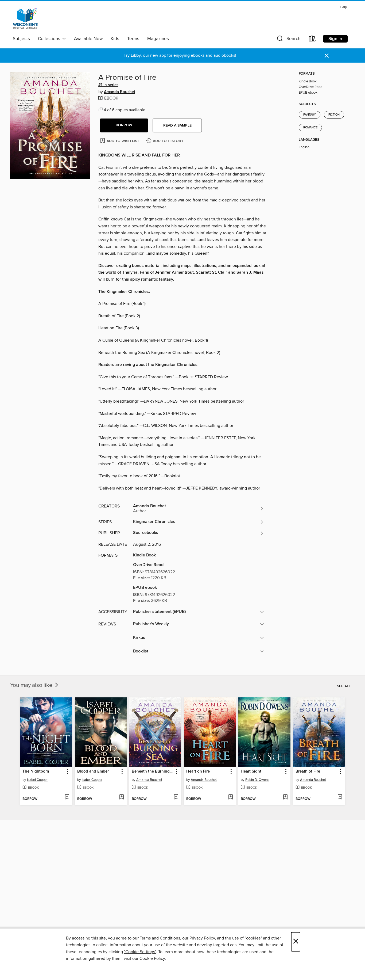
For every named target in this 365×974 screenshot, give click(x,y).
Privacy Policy (202, 938)
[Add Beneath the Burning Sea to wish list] (176, 797)
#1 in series (108, 85)
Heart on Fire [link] (198, 771)
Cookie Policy (152, 958)
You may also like (32, 685)
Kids (115, 39)
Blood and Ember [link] (93, 771)
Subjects (21, 39)
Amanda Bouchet (119, 92)
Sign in (335, 39)
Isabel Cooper (37, 780)
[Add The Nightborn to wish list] (67, 797)
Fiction (334, 115)
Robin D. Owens (257, 780)
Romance (310, 127)
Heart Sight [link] (251, 771)
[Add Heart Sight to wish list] (285, 797)
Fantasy (309, 115)
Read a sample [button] (177, 125)
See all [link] (344, 686)
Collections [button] (50, 39)
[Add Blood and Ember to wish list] (121, 797)
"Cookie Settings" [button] (140, 951)
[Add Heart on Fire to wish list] (230, 797)
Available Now (88, 39)
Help (343, 7)
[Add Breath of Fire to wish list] (339, 797)
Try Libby (132, 55)
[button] (288, 40)
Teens (133, 39)
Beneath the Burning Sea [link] (153, 771)
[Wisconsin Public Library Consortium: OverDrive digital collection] (25, 18)
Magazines (158, 39)
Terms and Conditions (160, 938)
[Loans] (312, 40)
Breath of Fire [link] (308, 771)
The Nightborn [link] (35, 771)
